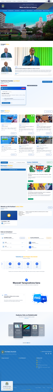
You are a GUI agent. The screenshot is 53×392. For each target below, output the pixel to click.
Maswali (3, 1)
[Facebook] (48, 353)
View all (50, 207)
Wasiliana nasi (20, 1)
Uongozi (14, 1)
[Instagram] (46, 353)
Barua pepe (25, 1)
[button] (13, 298)
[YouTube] (51, 353)
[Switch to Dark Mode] (46, 1)
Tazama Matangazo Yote (13, 169)
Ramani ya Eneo (49, 387)
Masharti (44, 387)
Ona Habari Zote (48, 111)
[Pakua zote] (22, 242)
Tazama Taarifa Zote (48, 81)
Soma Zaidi (16, 71)
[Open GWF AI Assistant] (51, 390)
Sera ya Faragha (38, 387)
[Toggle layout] (12, 381)
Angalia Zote (49, 162)
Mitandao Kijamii (9, 1)
